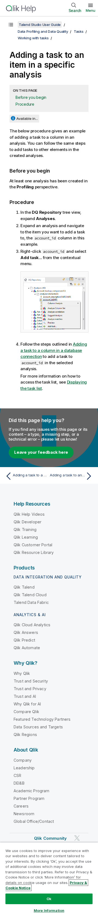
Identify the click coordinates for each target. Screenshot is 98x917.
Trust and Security (31, 681)
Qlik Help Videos (29, 514)
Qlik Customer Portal (33, 544)
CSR (17, 775)
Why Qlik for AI (27, 704)
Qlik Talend (24, 587)
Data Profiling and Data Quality (43, 31)
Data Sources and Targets (38, 727)
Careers (21, 806)
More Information (49, 910)
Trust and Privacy (30, 688)
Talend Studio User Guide (40, 24)
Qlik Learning (26, 537)
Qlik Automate (27, 647)
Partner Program (29, 798)
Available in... (27, 118)
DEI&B (19, 783)
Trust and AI (25, 696)
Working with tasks (33, 38)
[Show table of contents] (11, 24)
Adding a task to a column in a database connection (53, 350)
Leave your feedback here (41, 452)
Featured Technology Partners (42, 719)
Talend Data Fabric (31, 602)
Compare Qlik (26, 711)
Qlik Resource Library (34, 552)
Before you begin (31, 97)
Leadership (24, 767)
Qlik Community (50, 838)
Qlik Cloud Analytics (32, 624)
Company (23, 760)
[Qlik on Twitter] (77, 838)
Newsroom (24, 813)
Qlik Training (25, 529)
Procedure (25, 104)
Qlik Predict (24, 640)
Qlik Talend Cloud (30, 594)
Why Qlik (22, 673)
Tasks (79, 31)
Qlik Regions (25, 734)
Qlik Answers (26, 632)
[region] (49, 879)
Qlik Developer (27, 522)
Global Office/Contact (34, 821)
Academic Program (32, 790)
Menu (90, 10)
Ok (49, 899)
